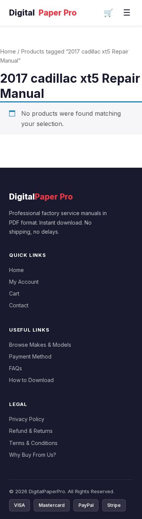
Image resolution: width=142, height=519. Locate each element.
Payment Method (30, 356)
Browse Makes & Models (40, 344)
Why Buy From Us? (32, 454)
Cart (14, 293)
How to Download (31, 380)
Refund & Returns (31, 431)
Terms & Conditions (33, 443)
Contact (18, 305)
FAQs (15, 368)
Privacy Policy (26, 419)
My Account (24, 281)
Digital (42, 12)
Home (8, 51)
